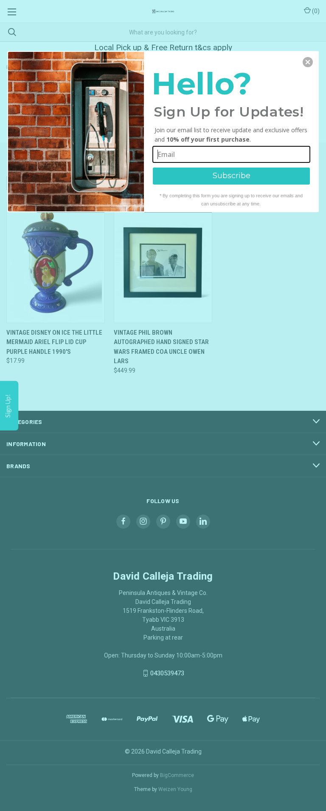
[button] (308, 62)
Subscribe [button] (231, 175)
